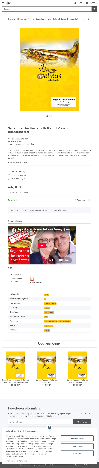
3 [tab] (52, 116)
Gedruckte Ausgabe (19, 175)
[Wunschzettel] (81, 2)
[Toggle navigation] (3, 1)
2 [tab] (49, 116)
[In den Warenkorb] (10, 27)
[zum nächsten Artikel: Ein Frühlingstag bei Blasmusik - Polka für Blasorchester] (88, 19)
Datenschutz (22, 461)
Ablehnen (77, 453)
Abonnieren (82, 422)
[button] (75, 2)
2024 (46, 317)
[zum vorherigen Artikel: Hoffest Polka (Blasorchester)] (83, 19)
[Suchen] (94, 9)
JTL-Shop (86, 465)
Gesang (47, 308)
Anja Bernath (49, 326)
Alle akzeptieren (77, 438)
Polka (19, 141)
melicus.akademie (58, 153)
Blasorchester (49, 312)
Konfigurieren (77, 446)
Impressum (10, 461)
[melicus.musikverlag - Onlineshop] (10, 2)
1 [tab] (47, 116)
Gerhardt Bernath (50, 303)
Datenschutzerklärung (50, 413)
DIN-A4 (47, 330)
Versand (26, 192)
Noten (47, 294)
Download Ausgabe (18, 179)
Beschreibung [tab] (15, 221)
